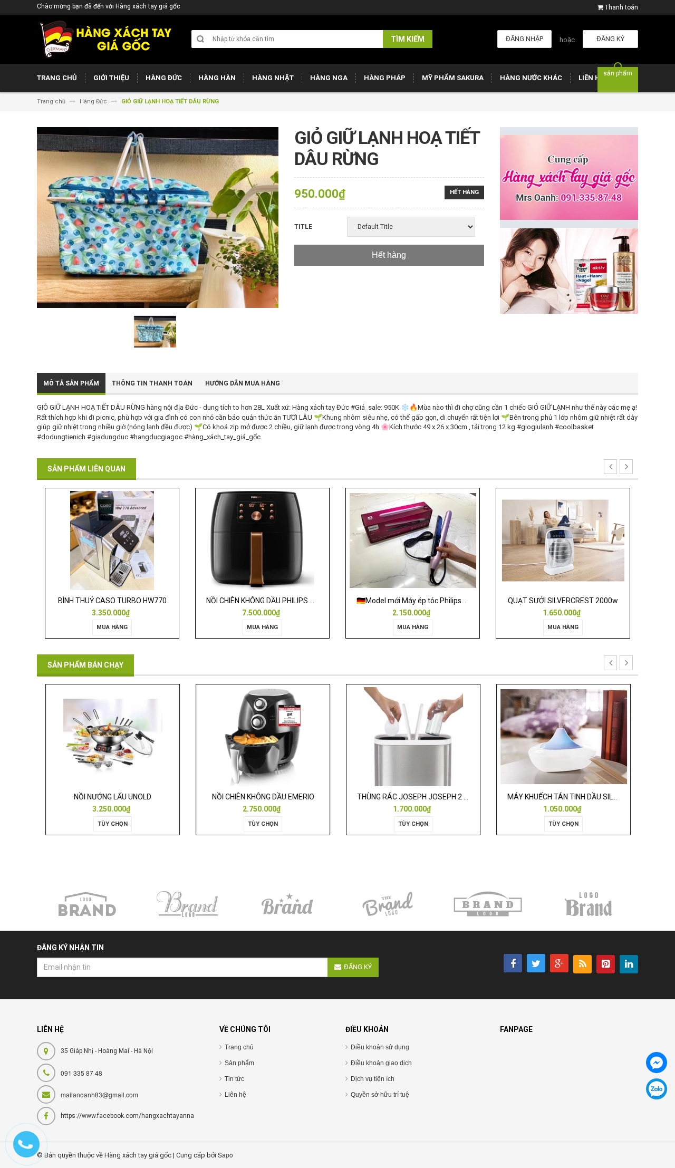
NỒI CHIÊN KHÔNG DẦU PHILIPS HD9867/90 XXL (284, 600)
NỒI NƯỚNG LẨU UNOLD (112, 797)
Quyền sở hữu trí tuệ (380, 1094)
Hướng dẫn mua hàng (242, 383)
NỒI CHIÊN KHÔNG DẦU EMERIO (262, 797)
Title (303, 226)
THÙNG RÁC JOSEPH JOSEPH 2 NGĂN (419, 797)
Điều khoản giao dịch (381, 1063)
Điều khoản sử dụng (380, 1047)
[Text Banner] (569, 271)
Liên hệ (235, 1094)
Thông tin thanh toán (152, 383)
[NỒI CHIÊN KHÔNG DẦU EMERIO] (262, 736)
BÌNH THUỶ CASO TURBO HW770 (112, 600)
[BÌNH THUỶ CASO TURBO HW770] (111, 540)
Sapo (225, 1154)
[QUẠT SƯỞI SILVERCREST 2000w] (563, 540)
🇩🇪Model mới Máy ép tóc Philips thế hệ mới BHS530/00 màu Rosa (464, 600)
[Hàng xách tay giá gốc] (105, 39)
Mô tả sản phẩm (71, 383)
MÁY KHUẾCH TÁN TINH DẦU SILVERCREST (578, 797)
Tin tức (234, 1079)
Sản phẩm (239, 1063)
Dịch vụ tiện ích (372, 1079)
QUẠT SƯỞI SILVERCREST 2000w (563, 600)
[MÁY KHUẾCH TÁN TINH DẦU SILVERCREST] (563, 736)
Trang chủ (239, 1047)
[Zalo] (656, 1088)
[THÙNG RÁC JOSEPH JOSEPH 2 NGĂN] (412, 736)
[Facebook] (656, 1062)
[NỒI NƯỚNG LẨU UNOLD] (112, 736)
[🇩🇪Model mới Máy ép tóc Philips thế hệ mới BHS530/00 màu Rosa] (413, 540)
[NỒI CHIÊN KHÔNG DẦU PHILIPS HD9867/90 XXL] (262, 540)
